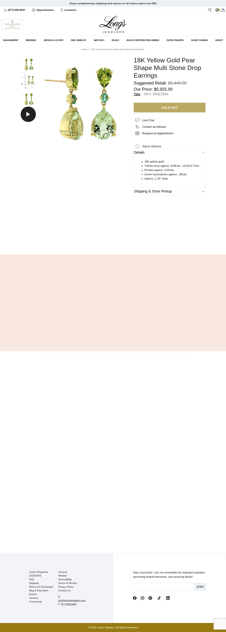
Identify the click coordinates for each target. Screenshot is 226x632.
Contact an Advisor (154, 126)
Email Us (113, 243)
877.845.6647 (69, 604)
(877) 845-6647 (16, 9)
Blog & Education (38, 590)
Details (139, 152)
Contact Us (64, 590)
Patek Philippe (175, 40)
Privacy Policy (66, 586)
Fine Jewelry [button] (78, 40)
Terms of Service (67, 583)
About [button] (219, 40)
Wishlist (62, 575)
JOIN (200, 587)
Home (85, 49)
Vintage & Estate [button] (53, 40)
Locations (70, 9)
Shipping (34, 583)
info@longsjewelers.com (71, 600)
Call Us (87, 243)
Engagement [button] (10, 40)
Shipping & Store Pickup (153, 191)
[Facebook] (134, 597)
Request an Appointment (157, 133)
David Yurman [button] (199, 40)
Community (35, 601)
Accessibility (65, 579)
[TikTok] (159, 597)
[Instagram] (142, 597)
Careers (33, 597)
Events (33, 594)
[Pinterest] (150, 597)
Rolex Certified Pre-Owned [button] (143, 40)
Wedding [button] (31, 40)
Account (62, 571)
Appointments (45, 9)
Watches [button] (99, 40)
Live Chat (148, 120)
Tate (137, 94)
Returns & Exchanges (41, 586)
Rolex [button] (115, 40)
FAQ (31, 579)
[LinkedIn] (168, 597)
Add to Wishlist (151, 146)
